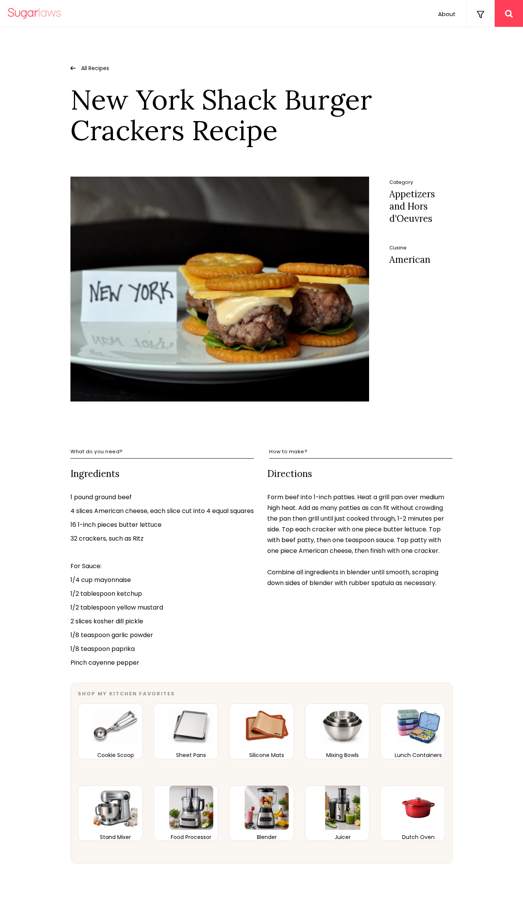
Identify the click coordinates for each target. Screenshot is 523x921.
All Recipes (95, 68)
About (447, 14)
